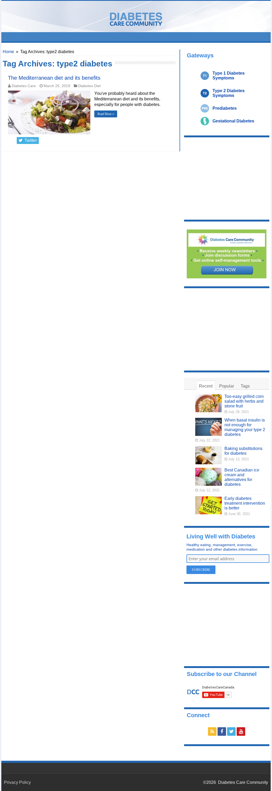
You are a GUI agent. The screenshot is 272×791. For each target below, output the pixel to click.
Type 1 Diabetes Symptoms (228, 75)
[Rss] (212, 731)
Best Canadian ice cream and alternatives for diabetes (241, 477)
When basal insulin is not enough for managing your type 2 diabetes (244, 427)
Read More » (105, 114)
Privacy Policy (17, 782)
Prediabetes (224, 108)
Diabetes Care (24, 86)
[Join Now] (226, 253)
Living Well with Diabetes (220, 536)
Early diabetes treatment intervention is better (244, 503)
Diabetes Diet (89, 86)
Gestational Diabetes (233, 121)
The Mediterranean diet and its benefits (54, 78)
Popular (226, 386)
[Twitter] (231, 731)
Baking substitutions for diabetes (243, 451)
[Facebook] (222, 731)
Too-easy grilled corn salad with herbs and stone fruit (244, 401)
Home (8, 51)
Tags (245, 386)
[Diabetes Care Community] (136, 18)
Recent (205, 386)
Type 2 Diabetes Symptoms (228, 93)
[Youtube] (241, 731)
